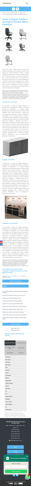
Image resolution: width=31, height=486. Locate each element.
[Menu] (27, 3)
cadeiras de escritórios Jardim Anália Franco (13, 309)
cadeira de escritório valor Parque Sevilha (12, 300)
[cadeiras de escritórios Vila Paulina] (22, 47)
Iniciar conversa (16, 471)
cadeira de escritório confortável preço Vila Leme (14, 295)
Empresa (15, 451)
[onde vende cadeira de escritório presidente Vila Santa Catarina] (8, 34)
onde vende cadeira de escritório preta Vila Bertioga (14, 314)
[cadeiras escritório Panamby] (22, 34)
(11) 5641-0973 (16, 431)
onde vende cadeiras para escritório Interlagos (13, 312)
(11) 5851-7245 (11, 276)
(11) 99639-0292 (16, 433)
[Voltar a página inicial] (6, 3)
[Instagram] (14, 475)
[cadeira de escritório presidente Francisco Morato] (8, 47)
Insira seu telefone (16, 463)
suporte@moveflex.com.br (16, 440)
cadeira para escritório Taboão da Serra (12, 298)
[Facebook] (17, 475)
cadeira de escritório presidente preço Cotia (13, 303)
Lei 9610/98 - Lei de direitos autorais (19, 416)
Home (15, 447)
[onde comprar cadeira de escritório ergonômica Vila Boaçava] (8, 61)
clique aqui (18, 276)
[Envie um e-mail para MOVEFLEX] (17, 9)
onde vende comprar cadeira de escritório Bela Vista (15, 306)
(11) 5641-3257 (16, 330)
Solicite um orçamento (15, 281)
